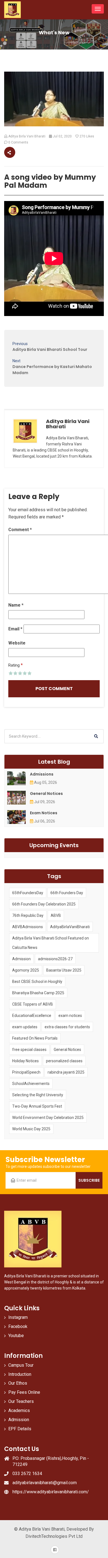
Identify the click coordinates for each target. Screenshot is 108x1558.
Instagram (18, 1317)
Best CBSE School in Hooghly (37, 981)
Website (16, 643)
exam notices (70, 1015)
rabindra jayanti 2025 (66, 1072)
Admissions (41, 774)
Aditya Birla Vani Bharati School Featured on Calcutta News (50, 943)
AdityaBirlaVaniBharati (70, 927)
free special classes (29, 1049)
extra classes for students (67, 1027)
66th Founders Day (66, 893)
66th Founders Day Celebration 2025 (44, 904)
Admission (21, 959)
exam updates (24, 1027)
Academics (19, 1410)
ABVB (56, 915)
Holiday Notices (25, 1061)
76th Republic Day (27, 915)
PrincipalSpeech (26, 1072)
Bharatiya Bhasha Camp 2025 (38, 993)
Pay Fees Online (24, 1392)
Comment (20, 529)
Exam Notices (43, 813)
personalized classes (64, 1061)
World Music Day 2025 (31, 1129)
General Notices (46, 793)
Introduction (19, 1374)
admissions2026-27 (55, 959)
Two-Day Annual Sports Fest (37, 1106)
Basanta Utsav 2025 (63, 970)
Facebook (17, 1326)
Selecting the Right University (37, 1095)
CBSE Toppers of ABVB (32, 1004)
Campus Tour (21, 1365)
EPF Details (19, 1428)
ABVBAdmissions (27, 927)
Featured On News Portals (35, 1038)
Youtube (16, 1335)
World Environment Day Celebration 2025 (48, 1117)
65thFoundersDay (27, 893)
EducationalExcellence (31, 1015)
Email (15, 628)
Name (16, 605)
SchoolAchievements (31, 1083)
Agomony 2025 (25, 970)
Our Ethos (17, 1383)
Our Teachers (21, 1401)
